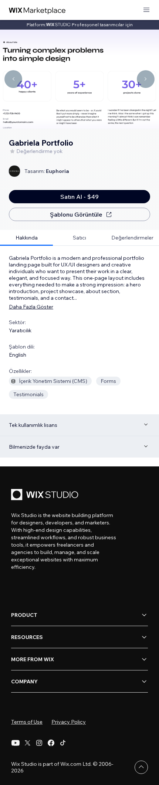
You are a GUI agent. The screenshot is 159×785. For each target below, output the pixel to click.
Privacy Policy (68, 721)
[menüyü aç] (146, 10)
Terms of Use (27, 721)
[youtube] (15, 742)
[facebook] (51, 742)
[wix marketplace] (37, 10)
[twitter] (27, 742)
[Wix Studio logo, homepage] (46, 495)
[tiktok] (62, 742)
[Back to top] (141, 767)
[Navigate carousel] (13, 79)
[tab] (26, 238)
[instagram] (39, 742)
